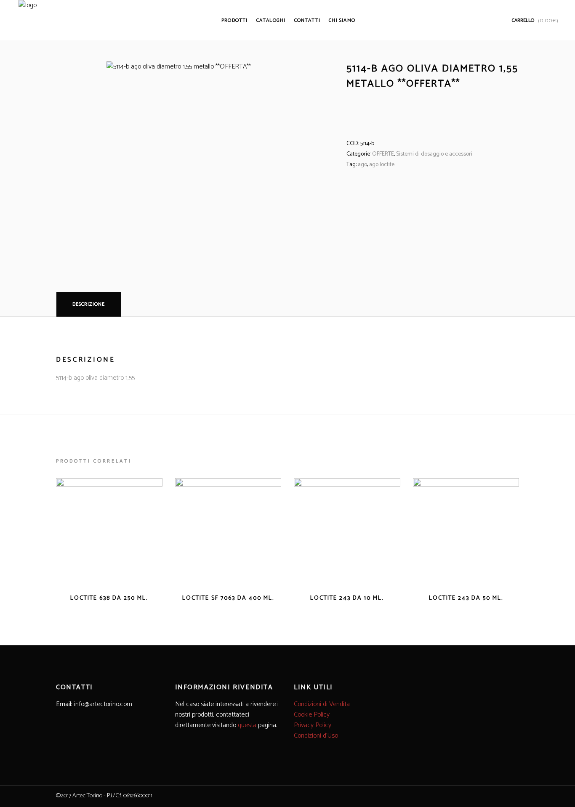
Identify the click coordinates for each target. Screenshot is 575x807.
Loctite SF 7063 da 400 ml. (228, 598)
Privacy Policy (312, 725)
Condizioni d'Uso (316, 735)
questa (247, 725)
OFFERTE (383, 154)
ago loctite (381, 164)
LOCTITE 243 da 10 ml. (346, 598)
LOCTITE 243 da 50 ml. (466, 598)
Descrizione (88, 304)
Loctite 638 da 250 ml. (109, 598)
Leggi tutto (90, 598)
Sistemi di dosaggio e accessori (434, 154)
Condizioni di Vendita (322, 704)
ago (362, 164)
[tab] (88, 304)
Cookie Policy (312, 714)
